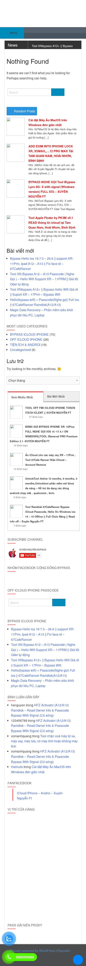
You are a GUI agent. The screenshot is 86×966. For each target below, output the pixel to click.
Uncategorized (20, 349)
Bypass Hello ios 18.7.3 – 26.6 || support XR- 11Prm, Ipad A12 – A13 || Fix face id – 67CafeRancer (41, 263)
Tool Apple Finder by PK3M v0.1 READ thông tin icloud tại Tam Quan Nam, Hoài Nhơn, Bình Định (51, 222)
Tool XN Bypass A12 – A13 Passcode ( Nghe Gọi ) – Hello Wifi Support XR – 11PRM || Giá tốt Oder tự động (44, 279)
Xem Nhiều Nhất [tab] (22, 397)
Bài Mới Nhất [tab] (56, 396)
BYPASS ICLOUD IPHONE (29, 334)
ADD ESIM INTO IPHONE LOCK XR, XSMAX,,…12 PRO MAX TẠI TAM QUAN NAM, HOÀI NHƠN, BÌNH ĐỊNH (50, 153)
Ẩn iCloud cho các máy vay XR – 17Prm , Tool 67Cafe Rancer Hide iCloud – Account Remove (50, 460)
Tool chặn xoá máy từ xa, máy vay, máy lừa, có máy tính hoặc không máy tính (44, 741)
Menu (13, 32)
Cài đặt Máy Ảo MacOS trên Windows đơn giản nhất (47, 122)
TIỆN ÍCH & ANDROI (25, 344)
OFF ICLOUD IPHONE (26, 339)
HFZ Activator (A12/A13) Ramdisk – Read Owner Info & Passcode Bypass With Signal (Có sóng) (40, 710)
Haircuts (17, 766)
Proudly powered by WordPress (32, 950)
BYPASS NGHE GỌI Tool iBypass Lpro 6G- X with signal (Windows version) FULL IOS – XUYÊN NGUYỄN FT (51, 189)
